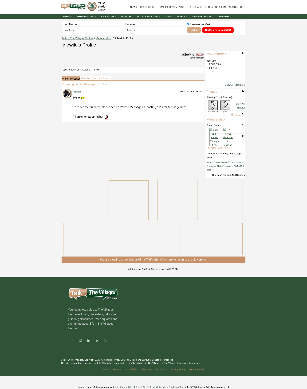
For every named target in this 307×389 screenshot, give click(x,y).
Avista (209, 162)
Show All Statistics (235, 85)
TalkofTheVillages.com (108, 363)
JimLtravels (211, 166)
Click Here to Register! (218, 30)
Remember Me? (200, 24)
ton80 (209, 169)
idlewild (77, 91)
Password (131, 24)
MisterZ (220, 166)
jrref (225, 111)
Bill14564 (216, 162)
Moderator (228, 166)
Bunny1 (224, 162)
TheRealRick (239, 166)
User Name (70, 24)
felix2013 (231, 162)
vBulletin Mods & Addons (166, 387)
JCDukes (240, 162)
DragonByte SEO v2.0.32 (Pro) (135, 387)
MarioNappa (213, 111)
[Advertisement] (83, 200)
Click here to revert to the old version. (183, 259)
